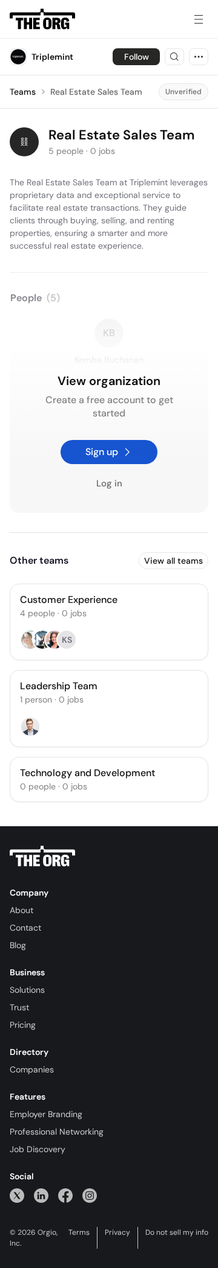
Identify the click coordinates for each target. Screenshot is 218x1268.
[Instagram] (89, 1195)
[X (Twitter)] (17, 1195)
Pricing (23, 1024)
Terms (79, 1232)
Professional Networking (57, 1131)
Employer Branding (46, 1114)
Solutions (27, 989)
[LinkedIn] (41, 1195)
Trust (19, 1007)
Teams (23, 92)
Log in (109, 484)
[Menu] (198, 19)
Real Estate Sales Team (96, 91)
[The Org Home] (42, 19)
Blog (18, 945)
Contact (25, 927)
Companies (32, 1069)
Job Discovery (37, 1149)
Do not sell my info (176, 1232)
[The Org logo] (42, 856)
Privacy (117, 1232)
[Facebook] (65, 1195)
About (21, 910)
